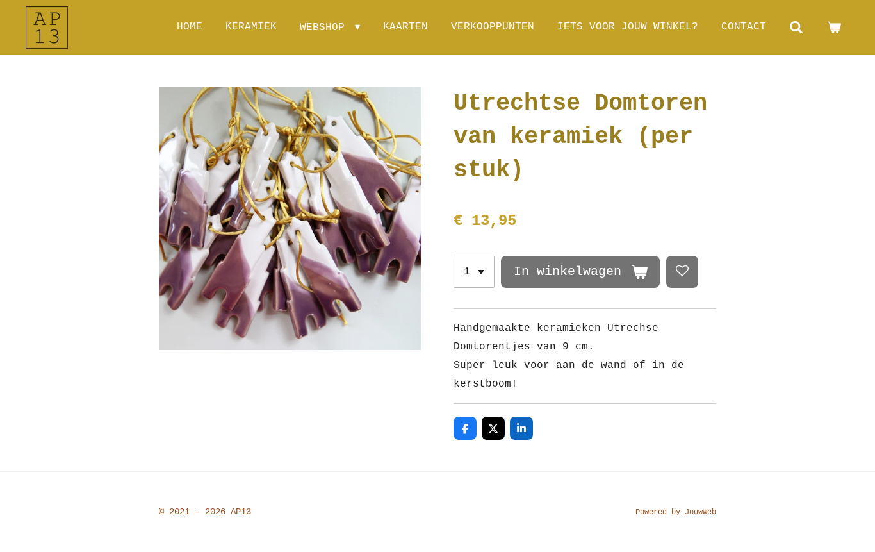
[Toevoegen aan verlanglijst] (682, 272)
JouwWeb (700, 512)
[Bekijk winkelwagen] (834, 27)
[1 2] (474, 272)
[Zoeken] (796, 27)
